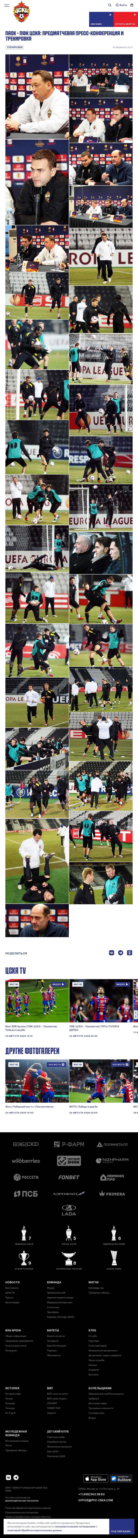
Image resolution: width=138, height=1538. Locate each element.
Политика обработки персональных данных (28, 1508)
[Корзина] (132, 5)
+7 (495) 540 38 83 (91, 1494)
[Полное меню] (6, 5)
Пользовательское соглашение (21, 1512)
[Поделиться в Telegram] (121, 953)
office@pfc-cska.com (95, 1500)
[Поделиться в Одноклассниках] (129, 953)
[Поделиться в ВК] (112, 953)
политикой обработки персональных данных (34, 1530)
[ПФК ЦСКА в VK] (8, 1477)
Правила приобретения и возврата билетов (27, 1517)
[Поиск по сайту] (110, 5)
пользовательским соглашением (75, 1526)
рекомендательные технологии (21, 1500)
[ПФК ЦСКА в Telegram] (16, 1477)
